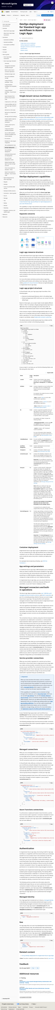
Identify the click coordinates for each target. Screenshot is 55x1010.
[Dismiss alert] (52, 3)
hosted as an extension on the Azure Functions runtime (37, 119)
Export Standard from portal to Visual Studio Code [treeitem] (10, 97)
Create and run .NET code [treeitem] (10, 101)
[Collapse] (16, 19)
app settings (30, 695)
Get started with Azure (47, 15)
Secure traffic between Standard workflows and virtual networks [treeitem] (10, 134)
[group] (37, 738)
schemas (45, 401)
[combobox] (9, 21)
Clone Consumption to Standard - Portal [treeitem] (10, 168)
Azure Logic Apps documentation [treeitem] (6, 25)
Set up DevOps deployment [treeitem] (8, 150)
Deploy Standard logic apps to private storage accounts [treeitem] (10, 164)
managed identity (29, 687)
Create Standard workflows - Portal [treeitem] (9, 81)
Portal (38, 15)
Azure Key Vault (42, 694)
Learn (21, 19)
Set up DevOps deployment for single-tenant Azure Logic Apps (38, 955)
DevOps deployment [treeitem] (9, 147)
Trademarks (11, 1009)
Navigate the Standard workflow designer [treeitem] (10, 66)
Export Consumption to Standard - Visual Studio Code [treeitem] (10, 173)
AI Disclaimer (4, 1007)
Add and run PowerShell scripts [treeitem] (10, 113)
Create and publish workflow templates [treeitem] (9, 129)
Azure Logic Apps (32, 19)
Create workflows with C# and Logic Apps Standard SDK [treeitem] (10, 106)
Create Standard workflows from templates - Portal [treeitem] (10, 86)
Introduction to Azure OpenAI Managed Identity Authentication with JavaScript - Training (36, 982)
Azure (25, 19)
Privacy (30, 1007)
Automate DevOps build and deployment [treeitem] (10, 154)
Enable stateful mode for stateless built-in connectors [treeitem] (10, 120)
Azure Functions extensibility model (44, 117)
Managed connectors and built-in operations (31, 46)
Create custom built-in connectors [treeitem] (10, 125)
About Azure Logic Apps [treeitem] (9, 30)
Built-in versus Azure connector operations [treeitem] (9, 70)
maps (42, 397)
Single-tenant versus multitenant (28, 43)
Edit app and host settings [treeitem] (11, 116)
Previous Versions (13, 1007)
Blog (19, 1007)
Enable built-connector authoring (42, 317)
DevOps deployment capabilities (28, 45)
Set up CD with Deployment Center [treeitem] (9, 159)
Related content (24, 50)
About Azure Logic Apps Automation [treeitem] (9, 34)
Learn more (50, 958)
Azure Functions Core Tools (44, 451)
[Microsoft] (2, 12)
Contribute (25, 1007)
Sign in (51, 11)
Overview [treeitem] (7, 63)
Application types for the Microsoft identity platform (37, 709)
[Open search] (48, 12)
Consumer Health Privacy (40, 1007)
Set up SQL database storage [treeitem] (9, 77)
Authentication (24, 48)
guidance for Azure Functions (30, 283)
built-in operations (47, 595)
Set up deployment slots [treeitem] (10, 145)
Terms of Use (4, 1009)
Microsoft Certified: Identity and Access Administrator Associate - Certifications (35, 989)
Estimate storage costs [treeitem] (10, 74)
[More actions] (53, 20)
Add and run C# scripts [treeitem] (10, 110)
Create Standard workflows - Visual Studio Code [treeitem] (10, 92)
